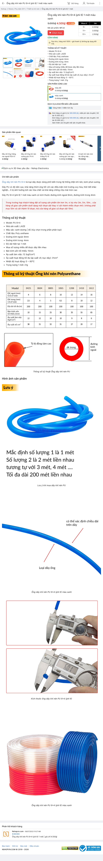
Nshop (3, 9)
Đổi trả (15, 846)
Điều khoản (34, 846)
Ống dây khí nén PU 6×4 (13, 182)
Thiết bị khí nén (33, 9)
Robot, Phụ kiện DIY (17, 9)
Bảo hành (6, 846)
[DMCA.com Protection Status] (70, 848)
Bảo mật (23, 846)
